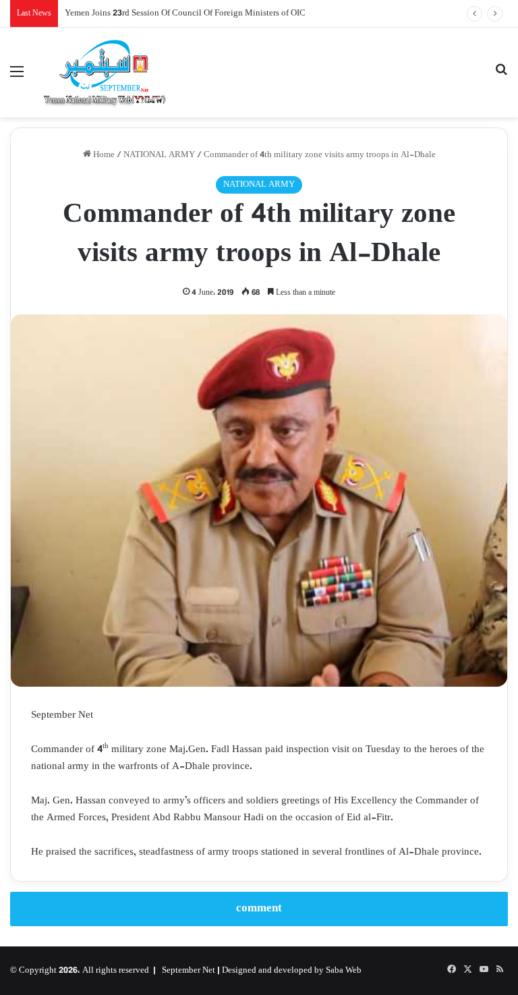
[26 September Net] (105, 72)
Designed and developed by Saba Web (292, 970)
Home (103, 155)
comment (259, 908)
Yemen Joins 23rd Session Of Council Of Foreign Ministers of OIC (185, 13)
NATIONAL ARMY (159, 155)
